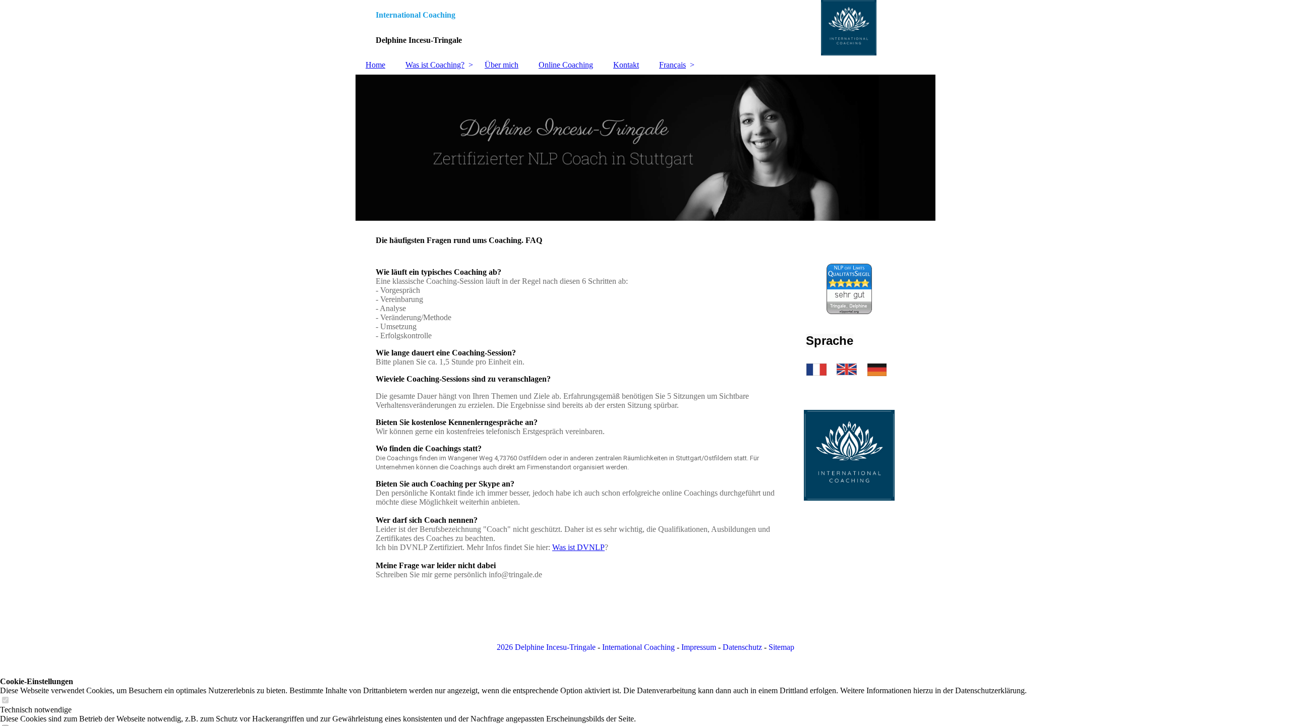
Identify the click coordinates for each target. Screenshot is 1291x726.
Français (672, 64)
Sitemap (781, 647)
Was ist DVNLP (578, 547)
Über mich (501, 64)
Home (375, 64)
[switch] (5, 700)
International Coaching (638, 647)
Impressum (698, 647)
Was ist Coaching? (434, 64)
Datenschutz (742, 647)
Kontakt (626, 64)
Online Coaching (566, 64)
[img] (645, 27)
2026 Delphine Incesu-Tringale (546, 647)
